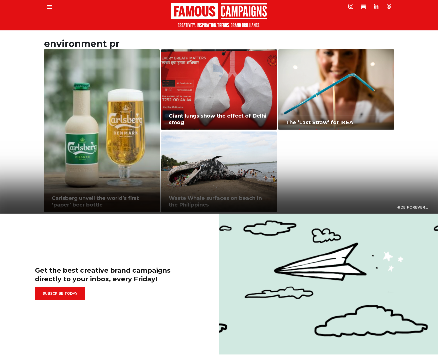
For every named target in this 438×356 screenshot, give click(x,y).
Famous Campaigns (219, 15)
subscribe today (60, 293)
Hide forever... (412, 207)
